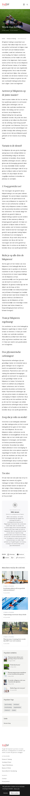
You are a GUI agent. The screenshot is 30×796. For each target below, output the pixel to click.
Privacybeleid (5, 781)
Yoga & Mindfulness (7, 765)
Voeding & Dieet (6, 762)
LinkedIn (7, 557)
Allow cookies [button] (15, 793)
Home (3, 38)
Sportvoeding (8, 704)
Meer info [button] (17, 788)
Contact (4, 778)
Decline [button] (6, 793)
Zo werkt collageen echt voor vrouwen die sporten (16, 681)
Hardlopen (16, 704)
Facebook (21, 554)
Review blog (7, 723)
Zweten (14, 710)
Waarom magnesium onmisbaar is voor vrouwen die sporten (17, 673)
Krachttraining (8, 707)
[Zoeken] (27, 4)
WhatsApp (12, 554)
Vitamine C (7, 710)
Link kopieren (21, 557)
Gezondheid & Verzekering (9, 771)
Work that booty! (15, 665)
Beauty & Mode (6, 768)
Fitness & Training (11, 38)
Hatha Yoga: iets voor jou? (17, 688)
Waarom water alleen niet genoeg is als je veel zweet (15, 658)
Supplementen (17, 707)
